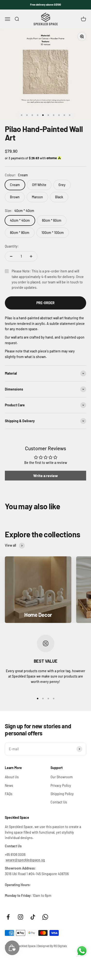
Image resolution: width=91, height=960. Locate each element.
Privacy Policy (60, 785)
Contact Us (58, 802)
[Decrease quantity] (11, 256)
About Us (12, 777)
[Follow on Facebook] (8, 917)
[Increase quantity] (31, 256)
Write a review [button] (45, 475)
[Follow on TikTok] (33, 917)
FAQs (8, 794)
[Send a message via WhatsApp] (82, 951)
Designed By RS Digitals (52, 946)
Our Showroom (61, 777)
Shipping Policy (62, 794)
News (9, 785)
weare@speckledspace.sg (25, 860)
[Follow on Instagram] (20, 917)
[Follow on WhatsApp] (45, 917)
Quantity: (12, 246)
